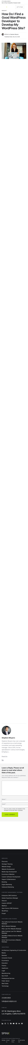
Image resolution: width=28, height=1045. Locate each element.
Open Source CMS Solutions (10, 908)
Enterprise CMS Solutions (9, 895)
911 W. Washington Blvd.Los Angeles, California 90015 (13, 1012)
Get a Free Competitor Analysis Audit (11, 2)
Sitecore (4, 900)
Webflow (4, 905)
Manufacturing (6, 973)
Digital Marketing (7, 884)
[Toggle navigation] (25, 7)
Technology (5, 986)
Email (4, 804)
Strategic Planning (7, 864)
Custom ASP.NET (7, 903)
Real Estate (5, 983)
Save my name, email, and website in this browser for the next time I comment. (14, 809)
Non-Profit (5, 976)
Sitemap (3, 1040)
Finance (4, 965)
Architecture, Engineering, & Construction (14, 950)
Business (4, 955)
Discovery (5, 861)
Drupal (4, 913)
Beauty (4, 953)
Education (5, 963)
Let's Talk (20, 7)
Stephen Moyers (14, 34)
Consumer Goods (7, 958)
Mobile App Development (9, 871)
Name (4, 799)
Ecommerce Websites (8, 874)
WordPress (5, 911)
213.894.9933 (6, 1)
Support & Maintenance (9, 879)
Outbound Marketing (8, 887)
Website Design (6, 866)
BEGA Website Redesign (9, 926)
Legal (3, 970)
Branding (4, 882)
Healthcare (5, 968)
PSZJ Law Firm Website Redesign (11, 928)
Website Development (8, 869)
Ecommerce (5, 960)
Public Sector (6, 981)
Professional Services (8, 978)
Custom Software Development (11, 877)
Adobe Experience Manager (10, 898)
